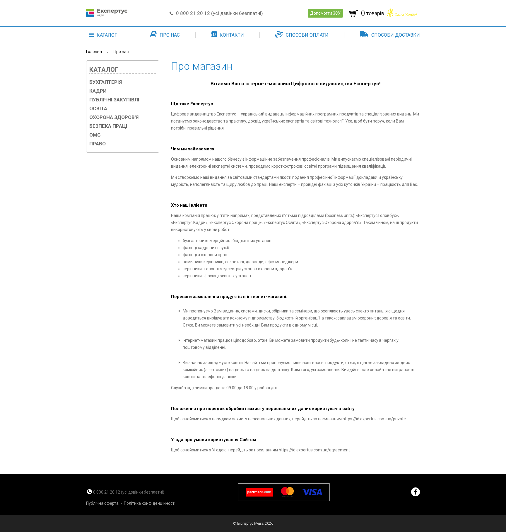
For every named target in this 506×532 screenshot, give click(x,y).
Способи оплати (307, 35)
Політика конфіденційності (149, 503)
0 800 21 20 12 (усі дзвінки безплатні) (219, 13)
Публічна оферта (102, 503)
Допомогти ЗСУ (325, 13)
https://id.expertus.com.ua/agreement (314, 450)
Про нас (170, 35)
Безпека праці (108, 126)
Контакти (232, 35)
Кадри (98, 91)
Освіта (98, 108)
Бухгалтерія (105, 82)
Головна (94, 51)
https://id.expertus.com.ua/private (374, 419)
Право (97, 144)
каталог (107, 35)
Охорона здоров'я (114, 117)
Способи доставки (395, 35)
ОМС (95, 135)
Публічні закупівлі (114, 100)
